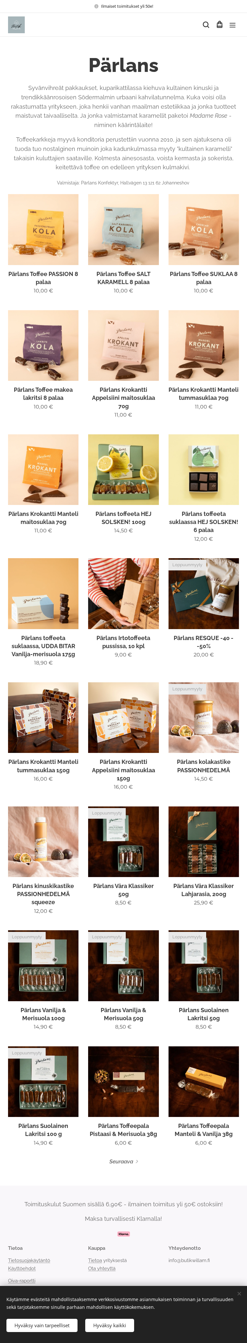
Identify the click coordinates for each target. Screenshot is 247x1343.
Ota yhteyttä (101, 1268)
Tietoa (95, 1260)
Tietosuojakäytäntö (29, 1260)
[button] (206, 25)
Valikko (232, 24)
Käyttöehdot (22, 1268)
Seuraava (121, 1161)
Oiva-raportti (21, 1281)
